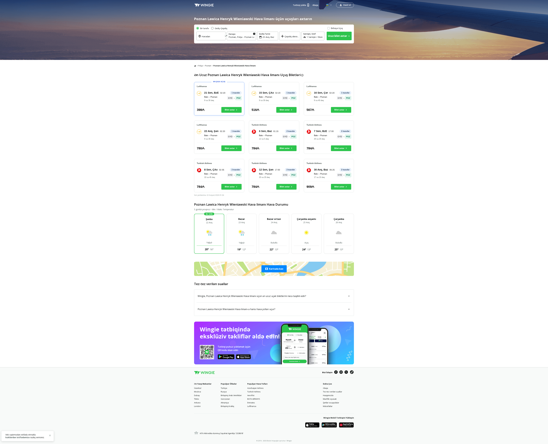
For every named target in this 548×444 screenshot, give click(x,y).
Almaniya (225, 402)
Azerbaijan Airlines (255, 388)
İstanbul (197, 388)
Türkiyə (224, 388)
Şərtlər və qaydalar (331, 402)
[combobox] (213, 38)
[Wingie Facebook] (336, 372)
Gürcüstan (225, 399)
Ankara (197, 402)
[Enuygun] (204, 5)
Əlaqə (325, 388)
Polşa (200, 66)
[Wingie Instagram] (341, 372)
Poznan (208, 66)
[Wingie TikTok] (352, 372)
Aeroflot (250, 395)
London (197, 406)
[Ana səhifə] (195, 66)
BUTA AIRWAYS (253, 399)
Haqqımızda (328, 395)
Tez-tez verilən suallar (332, 391)
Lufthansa (251, 406)
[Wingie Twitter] (346, 372)
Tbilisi (196, 399)
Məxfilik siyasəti (330, 399)
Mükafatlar (328, 406)
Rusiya (224, 391)
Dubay (197, 395)
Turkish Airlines (254, 391)
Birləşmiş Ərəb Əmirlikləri (231, 395)
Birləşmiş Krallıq (227, 406)
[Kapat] (50, 436)
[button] (274, 269)
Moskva (197, 391)
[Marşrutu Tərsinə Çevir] (226, 36)
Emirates (251, 402)
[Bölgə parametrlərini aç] (329, 5)
